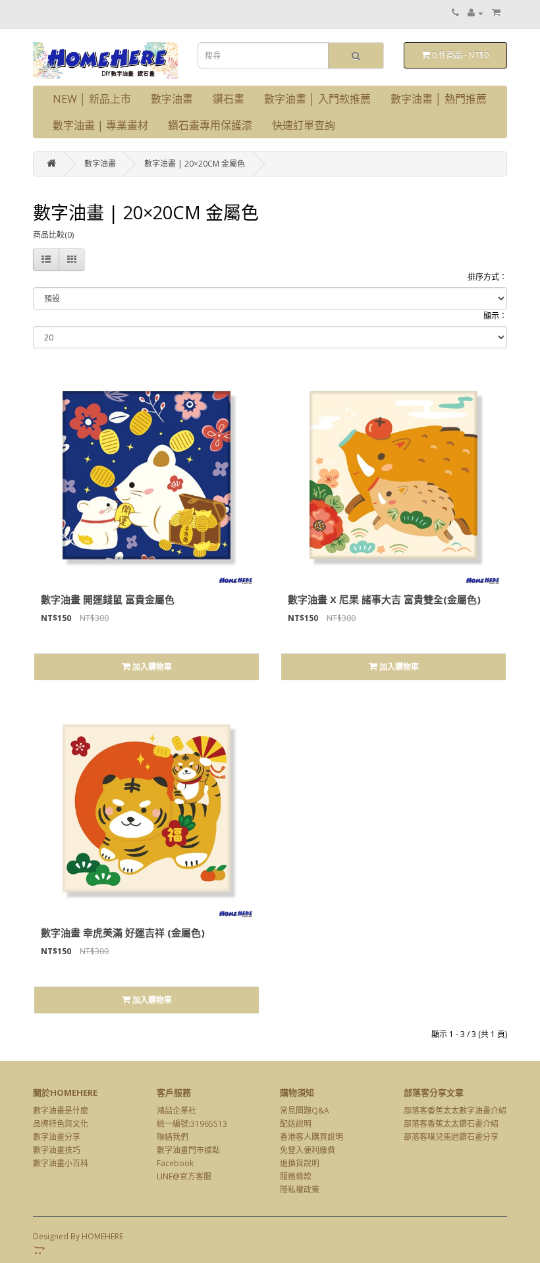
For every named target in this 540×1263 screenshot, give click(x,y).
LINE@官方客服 (184, 1176)
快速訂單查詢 (303, 125)
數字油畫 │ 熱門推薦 (439, 99)
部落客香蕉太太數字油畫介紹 (455, 1110)
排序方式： (487, 276)
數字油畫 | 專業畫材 (100, 125)
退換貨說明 (299, 1163)
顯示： (495, 315)
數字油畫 (172, 99)
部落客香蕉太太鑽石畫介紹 (451, 1123)
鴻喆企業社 (176, 1110)
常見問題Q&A (304, 1110)
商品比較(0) (53, 234)
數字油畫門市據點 (188, 1150)
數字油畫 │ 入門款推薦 (317, 99)
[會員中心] (475, 12)
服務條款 (295, 1176)
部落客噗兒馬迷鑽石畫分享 (451, 1136)
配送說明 (295, 1123)
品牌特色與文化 (60, 1123)
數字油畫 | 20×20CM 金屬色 (194, 163)
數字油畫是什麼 (60, 1110)
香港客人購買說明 (311, 1136)
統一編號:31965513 (192, 1123)
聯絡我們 (172, 1136)
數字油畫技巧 (56, 1150)
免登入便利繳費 (307, 1150)
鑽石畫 (228, 99)
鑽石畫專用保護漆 (210, 125)
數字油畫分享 (56, 1136)
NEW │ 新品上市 (92, 99)
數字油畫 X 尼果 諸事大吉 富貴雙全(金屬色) (384, 599)
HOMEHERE (102, 1236)
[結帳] (496, 12)
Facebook (175, 1163)
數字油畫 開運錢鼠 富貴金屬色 (108, 599)
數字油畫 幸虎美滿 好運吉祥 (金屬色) (123, 932)
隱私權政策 (299, 1189)
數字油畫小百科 (60, 1163)
